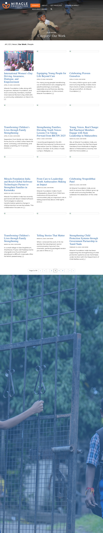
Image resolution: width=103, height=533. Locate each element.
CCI (9, 44)
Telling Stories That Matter (51, 235)
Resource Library (39, 9)
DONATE (35, 5)
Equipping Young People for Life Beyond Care (51, 74)
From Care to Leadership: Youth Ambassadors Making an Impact (51, 181)
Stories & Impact (72, 5)
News (14, 44)
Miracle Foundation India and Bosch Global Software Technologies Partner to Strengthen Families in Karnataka (18, 184)
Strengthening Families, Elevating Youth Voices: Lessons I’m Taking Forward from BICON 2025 (51, 131)
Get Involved (56, 5)
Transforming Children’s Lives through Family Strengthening (16, 129)
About (44, 5)
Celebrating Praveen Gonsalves (80, 74)
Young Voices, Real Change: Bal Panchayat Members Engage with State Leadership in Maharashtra (84, 131)
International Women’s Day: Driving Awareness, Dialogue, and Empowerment (18, 77)
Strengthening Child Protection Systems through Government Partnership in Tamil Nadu (84, 240)
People (30, 44)
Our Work (22, 44)
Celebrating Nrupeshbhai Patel (82, 180)
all (6, 44)
